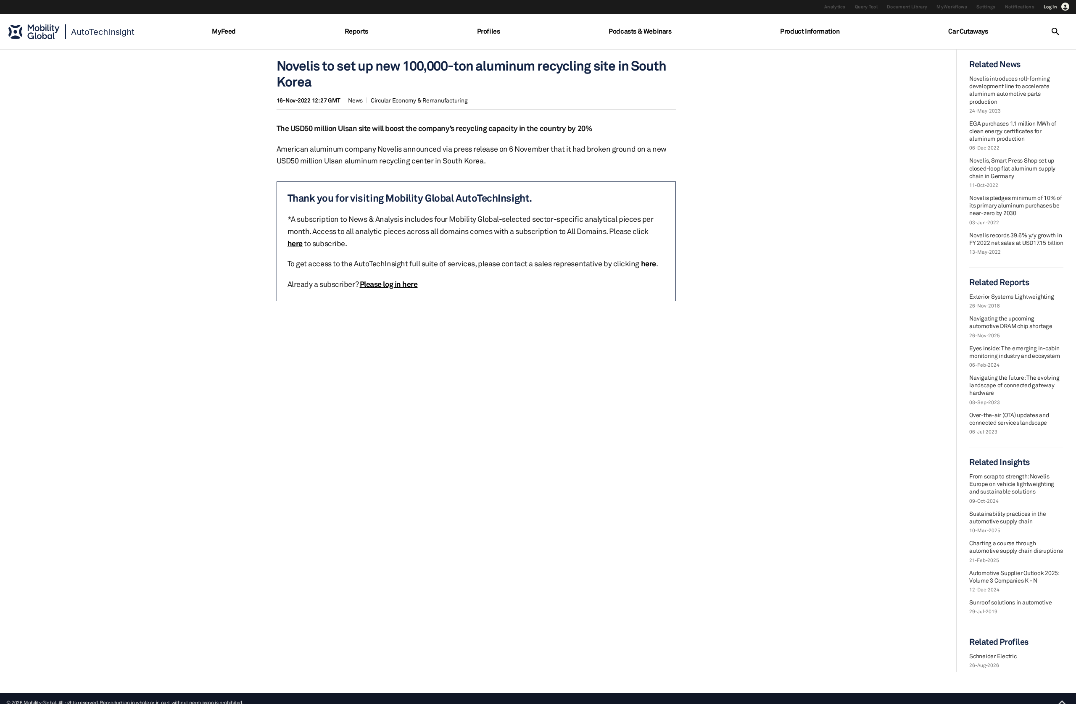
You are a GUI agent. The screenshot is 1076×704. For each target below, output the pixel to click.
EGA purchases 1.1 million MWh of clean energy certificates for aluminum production (1012, 131)
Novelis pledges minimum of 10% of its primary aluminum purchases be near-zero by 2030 (1015, 205)
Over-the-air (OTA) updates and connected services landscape (1009, 418)
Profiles (488, 31)
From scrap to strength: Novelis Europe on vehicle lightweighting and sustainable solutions (1011, 484)
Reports (356, 31)
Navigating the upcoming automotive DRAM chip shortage (1010, 322)
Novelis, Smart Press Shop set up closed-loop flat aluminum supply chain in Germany (1012, 168)
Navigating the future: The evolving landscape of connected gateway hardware (1014, 385)
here (295, 243)
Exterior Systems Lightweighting (1011, 296)
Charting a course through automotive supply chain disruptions (1016, 546)
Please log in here (389, 284)
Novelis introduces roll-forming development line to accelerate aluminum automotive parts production (1009, 90)
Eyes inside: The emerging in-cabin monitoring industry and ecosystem (1014, 351)
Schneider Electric (993, 655)
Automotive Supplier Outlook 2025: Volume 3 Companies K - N (1014, 576)
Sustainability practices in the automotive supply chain (1007, 517)
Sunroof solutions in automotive (1010, 602)
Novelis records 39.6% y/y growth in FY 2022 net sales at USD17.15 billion (1016, 238)
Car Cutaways (968, 31)
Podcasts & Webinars (640, 31)
